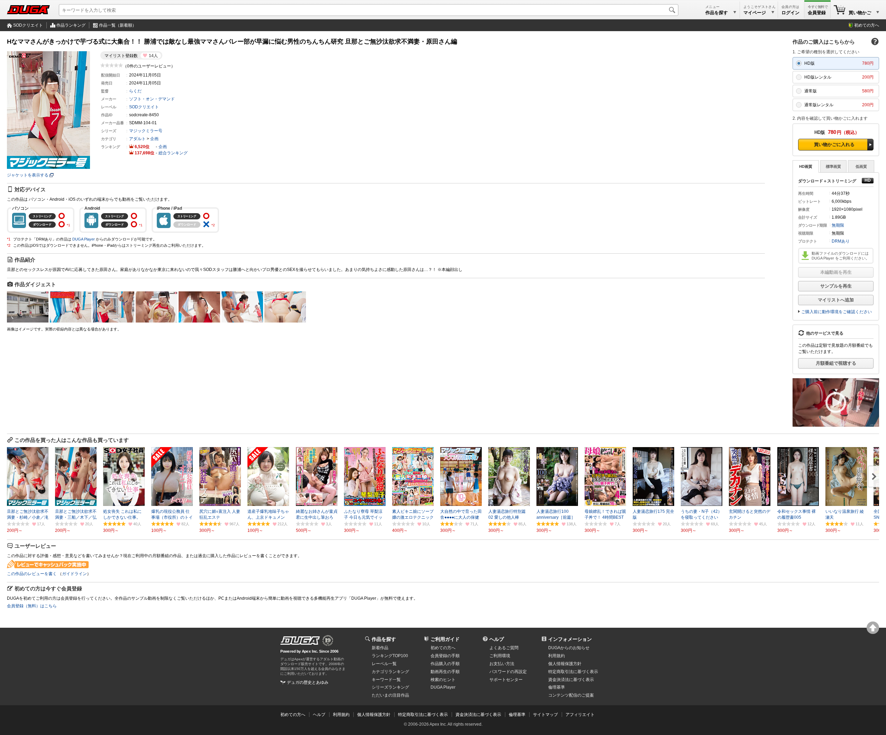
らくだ (135, 91)
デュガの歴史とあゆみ (307, 682)
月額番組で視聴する (836, 363)
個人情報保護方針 (564, 663)
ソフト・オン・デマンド (152, 99)
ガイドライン (74, 573)
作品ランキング (70, 25)
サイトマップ (545, 714)
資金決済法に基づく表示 (478, 714)
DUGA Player (83, 239)
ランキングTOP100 (390, 655)
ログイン (790, 12)
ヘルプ (496, 639)
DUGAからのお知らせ (568, 647)
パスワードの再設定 (508, 671)
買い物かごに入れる (834, 144)
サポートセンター (506, 679)
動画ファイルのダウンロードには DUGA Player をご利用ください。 (840, 255)
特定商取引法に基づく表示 (423, 714)
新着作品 (380, 647)
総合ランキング (173, 153)
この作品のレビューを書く (32, 573)
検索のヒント (443, 679)
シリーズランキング (390, 687)
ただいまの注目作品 (390, 695)
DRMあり (841, 241)
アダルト (137, 138)
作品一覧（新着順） (117, 25)
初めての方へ (866, 25)
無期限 (838, 225)
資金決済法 (571, 679)
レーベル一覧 (384, 663)
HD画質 (805, 166)
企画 (154, 138)
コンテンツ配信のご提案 (571, 695)
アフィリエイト (580, 714)
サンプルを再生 (836, 286)
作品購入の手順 (445, 663)
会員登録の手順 (445, 655)
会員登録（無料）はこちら (32, 606)
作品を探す (384, 639)
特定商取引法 (573, 671)
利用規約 (556, 655)
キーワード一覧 (386, 679)
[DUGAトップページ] (28, 9)
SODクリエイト (28, 25)
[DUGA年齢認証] (300, 640)
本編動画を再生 (836, 272)
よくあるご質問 (503, 647)
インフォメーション (570, 639)
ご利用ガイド (445, 639)
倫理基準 (556, 687)
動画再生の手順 (445, 671)
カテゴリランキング (390, 671)
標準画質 (833, 166)
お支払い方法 (501, 663)
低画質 (861, 166)
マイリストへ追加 (836, 299)
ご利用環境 (499, 655)
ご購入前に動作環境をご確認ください (836, 311)
